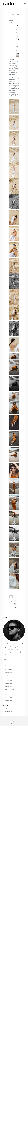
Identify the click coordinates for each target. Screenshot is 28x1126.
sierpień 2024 (8, 680)
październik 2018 (9, 689)
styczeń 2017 (8, 700)
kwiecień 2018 (8, 697)
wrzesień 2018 (8, 692)
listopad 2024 (8, 675)
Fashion (7, 708)
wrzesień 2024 (9, 678)
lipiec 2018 (8, 695)
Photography (14, 16)
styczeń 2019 (8, 683)
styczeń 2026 (8, 669)
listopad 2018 (8, 686)
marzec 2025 (8, 672)
